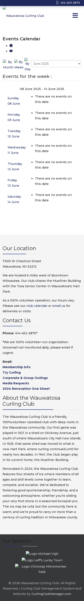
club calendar (36, 306)
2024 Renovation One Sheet (26, 389)
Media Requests (16, 383)
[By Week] (19, 64)
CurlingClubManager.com (51, 594)
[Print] (10, 46)
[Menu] (66, 15)
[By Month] (8, 64)
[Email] (10, 51)
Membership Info (17, 367)
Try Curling (12, 372)
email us (58, 306)
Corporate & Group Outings (25, 378)
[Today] (27, 64)
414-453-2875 (70, 2)
